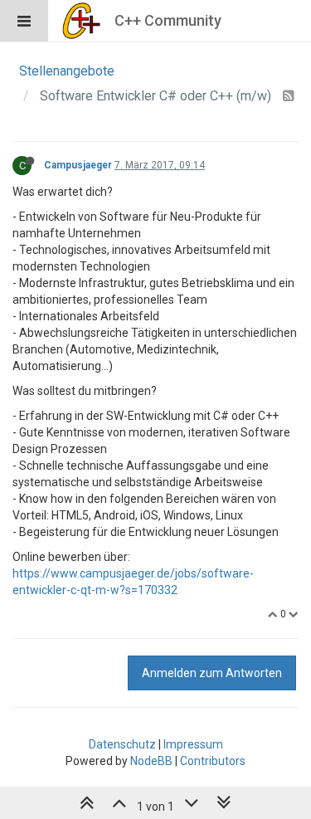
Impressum (193, 744)
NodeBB (151, 761)
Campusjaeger (78, 165)
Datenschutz (122, 744)
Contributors (212, 761)
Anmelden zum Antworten (212, 673)
